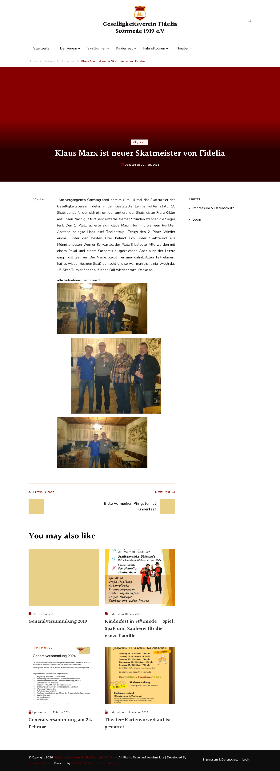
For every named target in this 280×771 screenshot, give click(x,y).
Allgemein (139, 142)
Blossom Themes (41, 763)
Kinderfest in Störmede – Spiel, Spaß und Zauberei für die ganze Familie (140, 629)
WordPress (78, 763)
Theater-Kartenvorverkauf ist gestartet (138, 723)
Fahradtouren (154, 48)
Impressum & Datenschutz (213, 208)
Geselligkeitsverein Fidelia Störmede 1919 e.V (140, 28)
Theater (182, 48)
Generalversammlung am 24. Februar (60, 723)
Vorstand (40, 199)
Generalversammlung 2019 (58, 621)
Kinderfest (124, 48)
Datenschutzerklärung (102, 763)
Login (196, 219)
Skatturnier (96, 48)
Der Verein (68, 48)
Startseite (41, 48)
